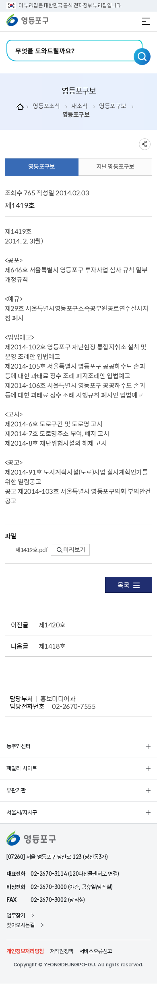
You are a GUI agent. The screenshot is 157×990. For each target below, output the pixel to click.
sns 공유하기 (145, 144)
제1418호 (52, 646)
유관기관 (16, 790)
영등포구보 (112, 106)
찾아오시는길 (20, 925)
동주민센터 (18, 746)
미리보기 (73, 549)
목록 (123, 585)
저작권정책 (61, 951)
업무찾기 (15, 915)
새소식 (79, 106)
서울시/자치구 (21, 812)
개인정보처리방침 (25, 951)
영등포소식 (46, 106)
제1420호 (52, 624)
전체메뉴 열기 (146, 21)
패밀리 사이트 (21, 768)
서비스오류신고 (95, 951)
